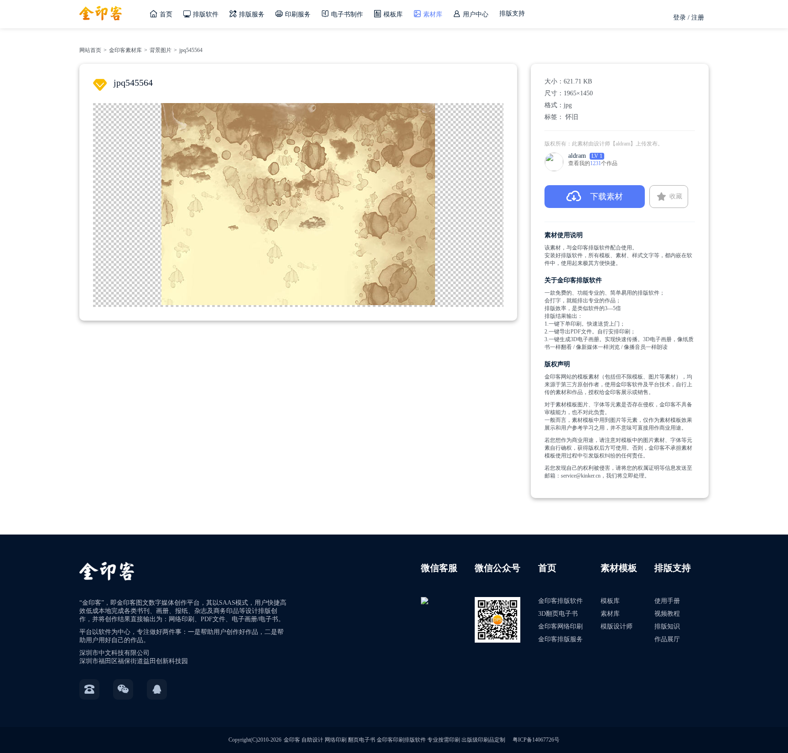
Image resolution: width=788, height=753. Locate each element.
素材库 (610, 613)
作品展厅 (667, 639)
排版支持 (512, 13)
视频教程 (667, 613)
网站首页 (90, 50)
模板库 (610, 600)
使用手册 (667, 600)
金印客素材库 (125, 50)
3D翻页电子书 (558, 613)
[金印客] (100, 10)
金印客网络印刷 (560, 626)
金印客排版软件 (560, 600)
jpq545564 (190, 50)
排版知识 (667, 626)
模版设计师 (616, 626)
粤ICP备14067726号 (536, 740)
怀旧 (571, 117)
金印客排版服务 (560, 639)
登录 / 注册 (688, 17)
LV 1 (596, 156)
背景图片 (160, 50)
